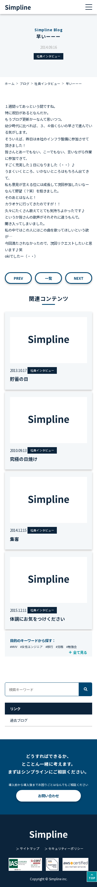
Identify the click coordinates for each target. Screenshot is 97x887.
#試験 (68, 653)
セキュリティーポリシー (66, 848)
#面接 (35, 653)
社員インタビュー (48, 56)
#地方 (24, 653)
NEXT (79, 278)
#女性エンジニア (31, 647)
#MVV (13, 647)
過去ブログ (18, 720)
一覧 (48, 278)
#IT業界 (46, 653)
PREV (18, 278)
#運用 (14, 653)
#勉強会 (71, 647)
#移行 (49, 647)
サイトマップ (29, 848)
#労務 (59, 647)
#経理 (58, 653)
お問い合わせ (48, 795)
